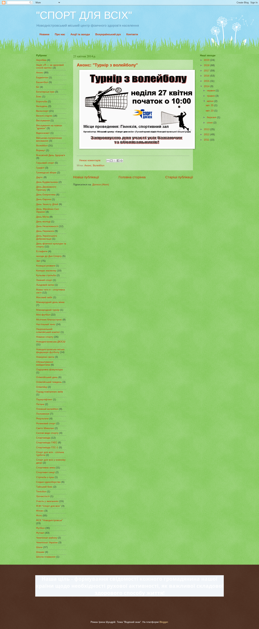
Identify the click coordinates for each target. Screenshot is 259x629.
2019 (207, 60)
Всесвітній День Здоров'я (50, 155)
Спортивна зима (45, 467)
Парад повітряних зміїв (49, 391)
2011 (207, 139)
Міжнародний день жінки (50, 302)
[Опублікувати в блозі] (111, 160)
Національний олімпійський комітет (48, 330)
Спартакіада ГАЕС (46, 442)
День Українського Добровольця (46, 237)
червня (211, 90)
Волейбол (98, 165)
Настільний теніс (45, 324)
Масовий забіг (44, 297)
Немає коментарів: (90, 160)
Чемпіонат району (46, 537)
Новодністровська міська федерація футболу (50, 351)
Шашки (40, 552)
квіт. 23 (210, 110)
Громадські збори (46, 172)
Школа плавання (46, 556)
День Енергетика (46, 194)
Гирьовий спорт (45, 163)
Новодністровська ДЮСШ (50, 341)
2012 (207, 134)
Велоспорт (42, 111)
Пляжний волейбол (47, 409)
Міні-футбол (43, 314)
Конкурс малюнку (46, 270)
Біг (37, 87)
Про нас (60, 34)
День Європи (43, 199)
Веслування (43, 120)
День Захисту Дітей (47, 204)
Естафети (41, 251)
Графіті (40, 167)
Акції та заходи (80, 34)
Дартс (39, 177)
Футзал (40, 532)
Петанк (40, 404)
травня (211, 96)
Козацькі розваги (45, 265)
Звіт (38, 261)
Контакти (132, 34)
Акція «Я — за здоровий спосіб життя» (50, 66)
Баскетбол (42, 82)
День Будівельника (47, 182)
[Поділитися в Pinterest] (121, 160)
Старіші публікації (179, 177)
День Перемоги (45, 231)
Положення (42, 413)
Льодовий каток (45, 285)
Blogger (163, 622)
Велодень (41, 106)
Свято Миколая (45, 428)
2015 (207, 81)
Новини (44, 34)
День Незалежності (47, 226)
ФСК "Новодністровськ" (49, 520)
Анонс (87, 165)
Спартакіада (43, 437)
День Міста (42, 216)
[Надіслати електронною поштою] (108, 160)
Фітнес (40, 510)
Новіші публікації (86, 177)
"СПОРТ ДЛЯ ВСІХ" (84, 15)
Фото (39, 515)
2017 (207, 70)
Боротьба (41, 101)
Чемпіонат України (47, 542)
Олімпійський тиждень (49, 382)
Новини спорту (44, 337)
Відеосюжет (43, 133)
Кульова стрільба (46, 275)
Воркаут (40, 150)
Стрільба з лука (45, 477)
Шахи (39, 547)
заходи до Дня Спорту (49, 256)
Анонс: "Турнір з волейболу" (107, 65)
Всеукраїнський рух (108, 34)
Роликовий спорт (46, 423)
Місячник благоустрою (49, 319)
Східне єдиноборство (48, 482)
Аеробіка (41, 60)
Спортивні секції (45, 472)
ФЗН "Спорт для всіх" (48, 506)
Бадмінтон (42, 77)
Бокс (38, 96)
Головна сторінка (132, 177)
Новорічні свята (45, 357)
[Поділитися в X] (114, 160)
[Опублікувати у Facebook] (118, 160)
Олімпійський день (47, 377)
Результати (42, 418)
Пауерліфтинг (44, 399)
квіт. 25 (210, 105)
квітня (210, 101)
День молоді (43, 221)
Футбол (40, 528)
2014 (207, 86)
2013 (207, 129)
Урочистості (43, 496)
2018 (207, 65)
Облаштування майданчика (44, 363)
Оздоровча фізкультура (49, 369)
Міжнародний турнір (47, 310)
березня (212, 117)
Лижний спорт (44, 280)
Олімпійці (41, 387)
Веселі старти (44, 115)
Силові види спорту (47, 433)
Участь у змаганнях (47, 501)
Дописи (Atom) (100, 184)
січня (210, 122)
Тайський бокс (44, 486)
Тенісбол (41, 491)
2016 (207, 75)
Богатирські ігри (45, 91)
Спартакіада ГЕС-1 (47, 447)
